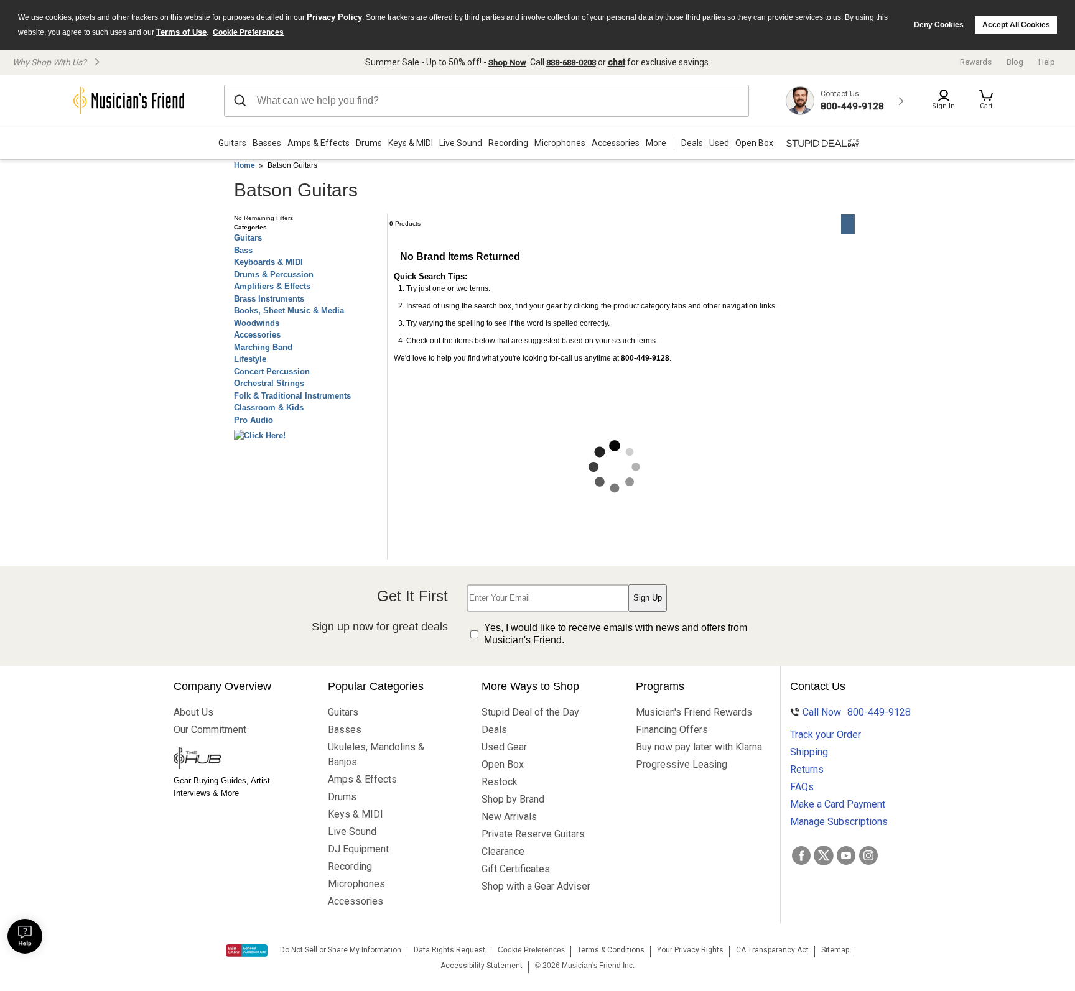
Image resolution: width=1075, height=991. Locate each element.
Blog (1015, 62)
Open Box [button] (754, 143)
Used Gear (504, 747)
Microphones (559, 143)
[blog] (226, 759)
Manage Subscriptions (839, 821)
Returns (807, 769)
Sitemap (835, 950)
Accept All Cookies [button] (1016, 25)
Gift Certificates (516, 869)
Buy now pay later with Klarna (689, 747)
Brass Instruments (269, 298)
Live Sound (460, 143)
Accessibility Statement (481, 965)
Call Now (849, 712)
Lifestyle (250, 359)
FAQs (802, 787)
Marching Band (263, 347)
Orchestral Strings (269, 383)
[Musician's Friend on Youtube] (846, 855)
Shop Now (507, 62)
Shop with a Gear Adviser (534, 886)
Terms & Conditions (611, 950)
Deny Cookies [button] (939, 25)
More (656, 143)
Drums (369, 143)
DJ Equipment (358, 849)
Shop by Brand (513, 799)
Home (244, 165)
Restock (500, 782)
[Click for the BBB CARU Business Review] (247, 950)
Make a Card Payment (837, 804)
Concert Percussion (272, 371)
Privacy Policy (334, 17)
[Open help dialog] (24, 936)
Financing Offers (672, 729)
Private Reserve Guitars (533, 834)
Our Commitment (210, 729)
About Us (193, 712)
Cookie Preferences (248, 32)
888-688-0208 (571, 62)
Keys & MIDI (410, 143)
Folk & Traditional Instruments (292, 395)
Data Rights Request (449, 950)
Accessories (616, 143)
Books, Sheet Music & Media (289, 310)
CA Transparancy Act (772, 950)
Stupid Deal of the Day (530, 712)
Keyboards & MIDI (268, 262)
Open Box (503, 764)
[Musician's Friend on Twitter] (823, 855)
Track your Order (825, 734)
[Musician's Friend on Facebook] (801, 855)
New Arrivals (509, 817)
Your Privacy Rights (690, 950)
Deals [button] (692, 143)
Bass (243, 250)
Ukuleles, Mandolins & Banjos (376, 754)
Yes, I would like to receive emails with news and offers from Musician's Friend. (615, 634)
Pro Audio (253, 420)
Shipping (809, 752)
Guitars (232, 143)
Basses (267, 143)
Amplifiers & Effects (272, 286)
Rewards (976, 62)
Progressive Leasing (681, 764)
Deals (494, 729)
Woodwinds (256, 323)
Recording (508, 143)
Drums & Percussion (274, 274)
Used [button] (719, 143)
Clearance (503, 851)
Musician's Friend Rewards (689, 712)
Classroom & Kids (269, 407)
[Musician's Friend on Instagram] (868, 855)
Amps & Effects (318, 143)
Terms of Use (181, 32)
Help (1046, 62)
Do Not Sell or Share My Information (340, 950)
